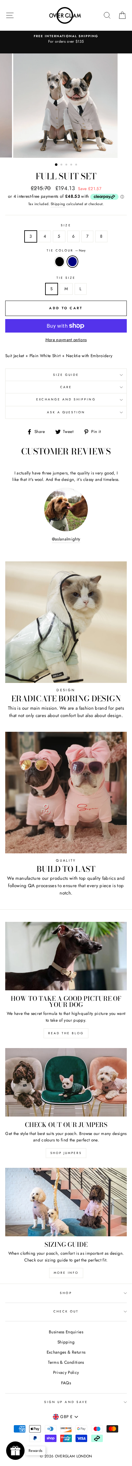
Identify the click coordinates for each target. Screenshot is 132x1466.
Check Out (66, 1311)
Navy (72, 261)
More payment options (66, 340)
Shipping (58, 203)
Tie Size (66, 277)
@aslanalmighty (66, 539)
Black (59, 261)
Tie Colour (66, 250)
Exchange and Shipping (65, 399)
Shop (66, 1293)
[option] (66, 39)
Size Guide (66, 374)
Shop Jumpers (66, 1153)
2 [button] (62, 165)
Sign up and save (66, 1402)
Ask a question (66, 412)
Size (66, 225)
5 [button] (76, 165)
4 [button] (71, 165)
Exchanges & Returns (66, 1352)
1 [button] (56, 164)
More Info (66, 1272)
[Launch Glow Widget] (15, 1450)
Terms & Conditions (66, 1362)
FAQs (66, 1383)
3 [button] (66, 165)
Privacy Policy (66, 1372)
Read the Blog (66, 1033)
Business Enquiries (66, 1332)
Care (66, 387)
